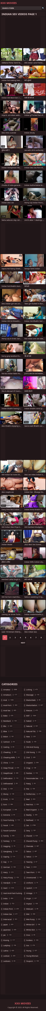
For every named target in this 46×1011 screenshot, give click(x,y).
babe (8, 715)
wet (30, 914)
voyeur (32, 903)
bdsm (8, 736)
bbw (8, 731)
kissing (9, 940)
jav (7, 935)
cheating (9, 752)
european (10, 809)
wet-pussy (33, 919)
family (9, 836)
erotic (8, 799)
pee (30, 789)
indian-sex (10, 914)
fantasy (9, 841)
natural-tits (33, 731)
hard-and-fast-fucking (12, 894)
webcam (32, 909)
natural (32, 726)
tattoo (31, 856)
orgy (31, 768)
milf (31, 715)
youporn (32, 961)
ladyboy (9, 945)
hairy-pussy (11, 877)
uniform (32, 883)
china (8, 762)
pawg (31, 783)
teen (31, 867)
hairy (8, 872)
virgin (31, 898)
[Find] (43, 8)
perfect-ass (33, 794)
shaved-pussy (34, 841)
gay (7, 862)
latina (8, 950)
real (30, 799)
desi (8, 789)
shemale (32, 846)
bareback (10, 721)
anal (8, 700)
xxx (30, 945)
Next (23, 643)
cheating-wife (11, 757)
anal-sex (9, 710)
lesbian (9, 956)
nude (31, 742)
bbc (7, 726)
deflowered (10, 783)
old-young (33, 752)
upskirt (31, 888)
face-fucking (11, 820)
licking (32, 689)
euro (8, 804)
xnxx (30, 935)
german (9, 867)
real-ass (32, 804)
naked (31, 721)
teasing (31, 862)
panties (32, 773)
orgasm (32, 762)
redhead (32, 820)
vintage (31, 893)
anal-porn (10, 705)
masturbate (33, 700)
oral (31, 757)
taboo (31, 851)
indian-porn (11, 909)
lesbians (9, 961)
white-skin (33, 930)
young (31, 950)
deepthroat (10, 773)
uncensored (34, 877)
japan (8, 924)
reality (31, 815)
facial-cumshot (9, 831)
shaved (32, 836)
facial (8, 825)
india (8, 898)
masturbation (34, 705)
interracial (10, 919)
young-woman (32, 956)
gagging (9, 846)
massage (32, 695)
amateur (10, 689)
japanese (9, 930)
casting (8, 747)
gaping (9, 856)
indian (8, 903)
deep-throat (11, 768)
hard (8, 888)
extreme (9, 815)
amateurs (10, 695)
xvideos (32, 940)
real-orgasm (34, 809)
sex (31, 825)
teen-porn (33, 872)
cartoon (9, 742)
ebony (8, 794)
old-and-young (32, 747)
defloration (10, 778)
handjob (9, 883)
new (31, 736)
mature (32, 710)
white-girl (33, 924)
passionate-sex (34, 778)
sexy (31, 830)
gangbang (10, 851)
